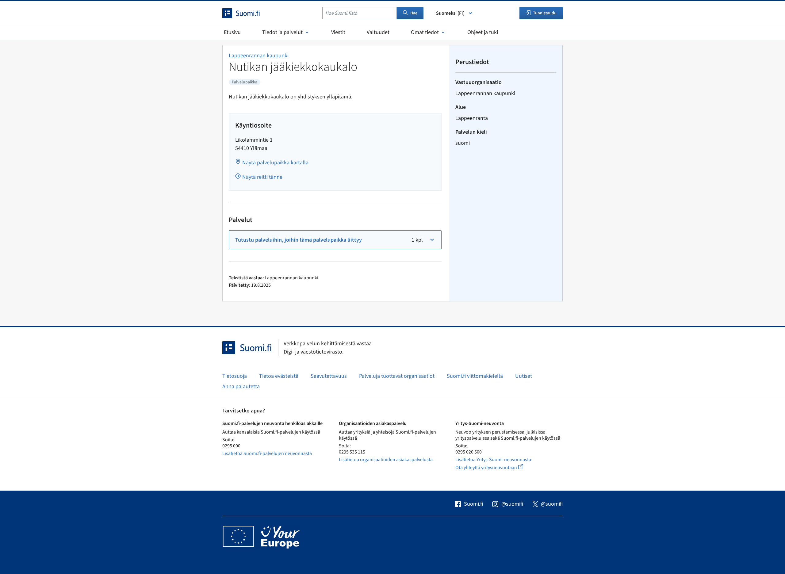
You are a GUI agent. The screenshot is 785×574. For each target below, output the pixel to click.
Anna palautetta (241, 386)
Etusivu (232, 32)
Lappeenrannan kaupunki (259, 55)
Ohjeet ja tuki (482, 32)
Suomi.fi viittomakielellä (475, 376)
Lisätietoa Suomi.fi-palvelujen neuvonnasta (267, 453)
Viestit (338, 32)
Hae (413, 13)
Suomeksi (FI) (450, 13)
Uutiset (523, 376)
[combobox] (359, 13)
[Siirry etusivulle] (246, 13)
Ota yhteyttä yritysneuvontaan (496, 467)
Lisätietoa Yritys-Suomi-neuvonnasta (493, 460)
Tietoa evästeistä (278, 376)
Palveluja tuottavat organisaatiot (397, 376)
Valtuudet (378, 32)
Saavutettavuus (329, 376)
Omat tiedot (425, 32)
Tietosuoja (234, 376)
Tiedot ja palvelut (282, 32)
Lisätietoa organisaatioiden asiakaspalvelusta (386, 460)
